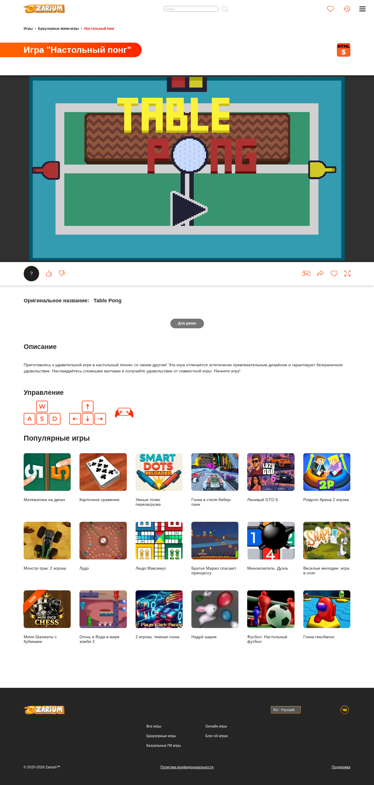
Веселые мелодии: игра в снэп (326, 570)
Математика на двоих (44, 499)
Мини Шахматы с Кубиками (40, 619)
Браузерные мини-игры (58, 29)
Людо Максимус (151, 568)
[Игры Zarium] (44, 6)
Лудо (84, 568)
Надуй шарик (204, 636)
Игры (28, 29)
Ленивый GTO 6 (262, 499)
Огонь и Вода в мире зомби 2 (99, 638)
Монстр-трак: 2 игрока (45, 568)
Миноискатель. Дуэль (267, 568)
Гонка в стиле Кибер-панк (211, 501)
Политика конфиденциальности (187, 767)
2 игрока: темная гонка (157, 636)
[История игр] (347, 9)
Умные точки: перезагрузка (148, 501)
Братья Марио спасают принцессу (213, 570)
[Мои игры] (330, 9)
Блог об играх (216, 736)
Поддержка (341, 767)
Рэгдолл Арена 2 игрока (326, 499)
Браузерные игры (161, 736)
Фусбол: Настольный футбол (267, 638)
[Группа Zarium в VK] (344, 710)
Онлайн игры (216, 726)
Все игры (153, 726)
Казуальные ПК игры (163, 746)
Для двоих (187, 323)
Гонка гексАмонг (319, 636)
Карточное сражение (99, 499)
